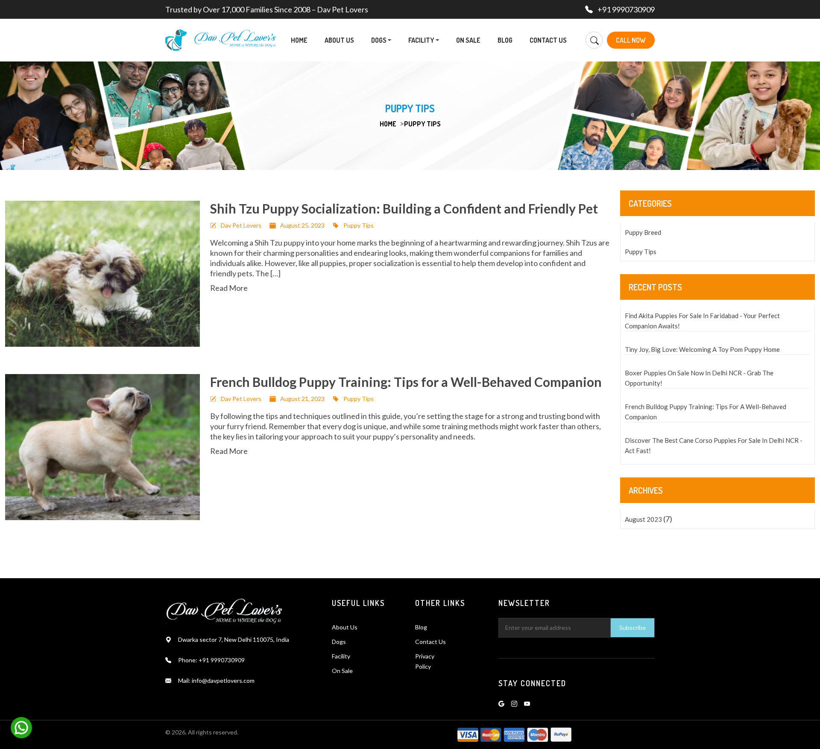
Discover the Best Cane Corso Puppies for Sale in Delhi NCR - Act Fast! (713, 445)
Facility (422, 40)
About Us (339, 40)
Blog (505, 40)
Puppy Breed (643, 232)
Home (299, 40)
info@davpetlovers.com (223, 680)
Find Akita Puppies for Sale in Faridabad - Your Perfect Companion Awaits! (702, 321)
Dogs (379, 40)
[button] (389, 40)
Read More (229, 288)
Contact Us (548, 40)
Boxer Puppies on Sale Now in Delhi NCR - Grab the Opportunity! (699, 378)
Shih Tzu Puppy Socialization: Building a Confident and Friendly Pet (404, 208)
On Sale (468, 40)
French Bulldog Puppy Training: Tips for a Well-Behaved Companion (406, 381)
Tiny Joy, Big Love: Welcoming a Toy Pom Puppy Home (702, 349)
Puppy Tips (422, 124)
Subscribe (632, 627)
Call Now (631, 40)
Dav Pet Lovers (241, 225)
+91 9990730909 (626, 9)
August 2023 (643, 519)
